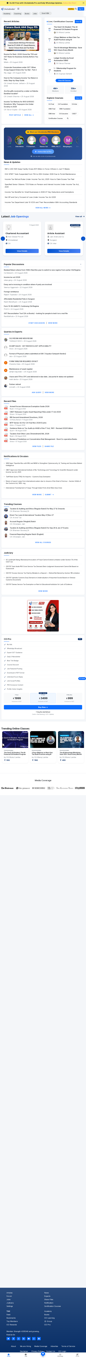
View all (78, 216)
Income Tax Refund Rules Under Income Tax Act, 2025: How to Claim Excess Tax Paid (39, 179)
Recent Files (10, 401)
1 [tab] (29, 771)
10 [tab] (57, 771)
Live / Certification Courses (60, 21)
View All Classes (64, 80)
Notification (48, 1303)
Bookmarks (11, 1318)
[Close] (83, 3)
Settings (10, 1306)
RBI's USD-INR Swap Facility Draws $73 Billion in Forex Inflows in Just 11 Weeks (37, 169)
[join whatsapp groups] (34, 1338)
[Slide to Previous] (3, 239)
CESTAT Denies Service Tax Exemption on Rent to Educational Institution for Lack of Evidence (39, 584)
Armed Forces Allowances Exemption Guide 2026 (29, 406)
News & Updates (12, 162)
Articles (9, 1293)
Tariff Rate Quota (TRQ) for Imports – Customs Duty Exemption (28, 477)
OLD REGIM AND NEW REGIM (21, 338)
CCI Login (62, 1351)
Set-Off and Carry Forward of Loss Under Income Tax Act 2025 (30, 197)
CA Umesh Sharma (11, 96)
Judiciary (8, 553)
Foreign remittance (11, 292)
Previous (4, 750)
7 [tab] (48, 771)
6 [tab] (45, 771)
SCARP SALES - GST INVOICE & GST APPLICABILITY (30, 346)
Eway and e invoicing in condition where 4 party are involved (28, 284)
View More (53, 323)
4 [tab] (38, 771)
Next (82, 750)
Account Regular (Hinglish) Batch (23, 521)
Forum (9, 1296)
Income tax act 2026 (12, 277)
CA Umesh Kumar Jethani (14, 83)
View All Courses (43, 542)
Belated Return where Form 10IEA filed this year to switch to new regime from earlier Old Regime (42, 270)
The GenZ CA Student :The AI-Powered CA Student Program (66, 28)
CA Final (51, 104)
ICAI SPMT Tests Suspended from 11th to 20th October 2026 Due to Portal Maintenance (40, 174)
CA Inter (74, 104)
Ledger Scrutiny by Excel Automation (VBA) (64, 59)
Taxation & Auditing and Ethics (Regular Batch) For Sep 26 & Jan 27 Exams (39, 528)
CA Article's (13, 233)
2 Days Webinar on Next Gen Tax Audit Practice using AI (67, 38)
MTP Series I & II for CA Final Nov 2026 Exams (28, 423)
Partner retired (15, 384)
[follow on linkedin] (24, 1338)
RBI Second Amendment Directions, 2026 (26, 417)
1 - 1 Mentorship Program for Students (65, 69)
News (46, 1293)
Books (27, 13)
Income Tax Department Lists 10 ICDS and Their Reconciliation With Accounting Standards (41, 202)
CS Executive (63, 114)
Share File (49, 446)
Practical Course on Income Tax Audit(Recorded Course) (70, 753)
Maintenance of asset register (21, 369)
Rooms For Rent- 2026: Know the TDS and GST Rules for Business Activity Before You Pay (21, 56)
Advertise (54, 1346)
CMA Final (51, 109)
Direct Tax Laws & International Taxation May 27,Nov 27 (32, 515)
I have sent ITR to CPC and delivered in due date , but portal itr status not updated (41, 377)
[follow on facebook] (13, 1338)
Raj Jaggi (7, 73)
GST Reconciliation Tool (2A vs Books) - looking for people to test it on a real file (36, 313)
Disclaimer (24, 1351)
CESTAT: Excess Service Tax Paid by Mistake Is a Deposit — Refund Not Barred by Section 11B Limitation (43, 573)
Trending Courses (13, 504)
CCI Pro (7, 639)
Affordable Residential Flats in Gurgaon (19, 299)
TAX (8, 1311)
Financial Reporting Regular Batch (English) (27, 534)
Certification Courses (55, 118)
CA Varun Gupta (10, 110)
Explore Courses (55, 98)
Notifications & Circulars (16, 456)
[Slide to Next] (83, 239)
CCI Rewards (12, 1325)
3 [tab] (35, 771)
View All (28, 115)
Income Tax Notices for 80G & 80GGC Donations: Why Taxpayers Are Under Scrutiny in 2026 (19, 104)
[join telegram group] (39, 1338)
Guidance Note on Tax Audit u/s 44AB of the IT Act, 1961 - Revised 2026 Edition (41, 428)
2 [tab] (32, 771)
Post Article (15, 115)
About (13, 1346)
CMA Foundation (64, 109)
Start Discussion (37, 323)
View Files (36, 446)
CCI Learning (49, 1318)
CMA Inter (51, 114)
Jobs (35, 13)
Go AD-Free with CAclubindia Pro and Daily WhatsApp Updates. (42, 3)
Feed (8, 1315)
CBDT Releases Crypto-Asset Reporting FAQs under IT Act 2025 (35, 412)
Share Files (48, 1299)
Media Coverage (40, 1346)
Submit (48, 494)
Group (49, 1321)
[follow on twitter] (8, 1338)
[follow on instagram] (18, 1338)
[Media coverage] (43, 788)
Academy (7, 13)
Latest (15, 216)
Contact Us (50, 1351)
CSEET (74, 114)
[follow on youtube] (29, 1338)
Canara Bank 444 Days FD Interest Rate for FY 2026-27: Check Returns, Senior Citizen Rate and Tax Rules (21, 45)
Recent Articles (11, 21)
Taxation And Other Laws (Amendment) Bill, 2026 (29, 434)
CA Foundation (63, 104)
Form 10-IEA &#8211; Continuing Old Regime (21, 306)
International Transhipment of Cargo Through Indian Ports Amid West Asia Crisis (34, 488)
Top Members (12, 1321)
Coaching (17, 13)
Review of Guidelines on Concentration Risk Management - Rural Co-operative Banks (43, 439)
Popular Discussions (14, 264)
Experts (47, 1296)
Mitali (6, 62)
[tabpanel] (15, 747)
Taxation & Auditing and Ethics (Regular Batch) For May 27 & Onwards (37, 509)
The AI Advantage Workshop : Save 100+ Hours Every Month (68, 49)
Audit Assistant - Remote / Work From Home (62, 234)
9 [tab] (54, 771)
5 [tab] (41, 771)
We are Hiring (25, 1346)
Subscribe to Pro (44, 152)
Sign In (81, 9)
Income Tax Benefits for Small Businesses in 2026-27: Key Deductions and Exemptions (39, 192)
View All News (42, 208)
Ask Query (36, 392)
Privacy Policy (37, 1351)
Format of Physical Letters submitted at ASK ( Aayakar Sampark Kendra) (37, 354)
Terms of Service (68, 1346)
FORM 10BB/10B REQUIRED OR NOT (23, 361)
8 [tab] (51, 771)
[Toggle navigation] (18, 9)
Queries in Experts (13, 331)
